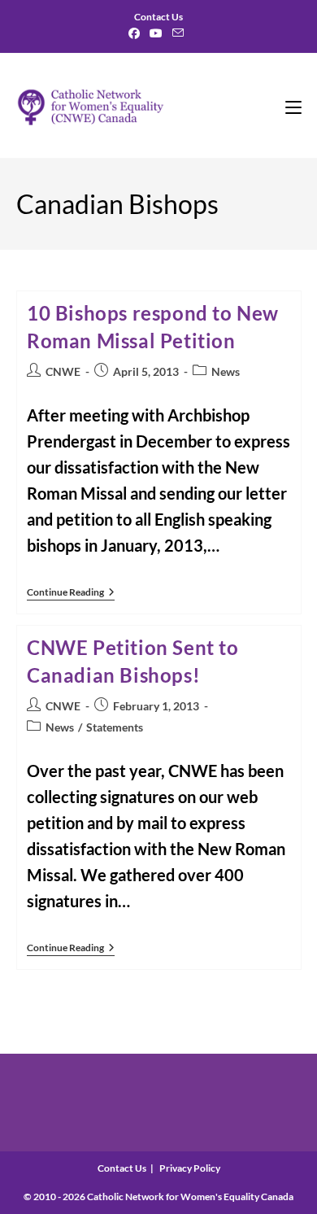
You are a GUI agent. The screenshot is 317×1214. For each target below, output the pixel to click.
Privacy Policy (189, 1168)
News (225, 371)
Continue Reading (71, 593)
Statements (114, 727)
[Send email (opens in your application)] (178, 33)
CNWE (63, 371)
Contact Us (122, 1168)
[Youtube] (156, 33)
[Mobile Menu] (293, 106)
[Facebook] (136, 33)
